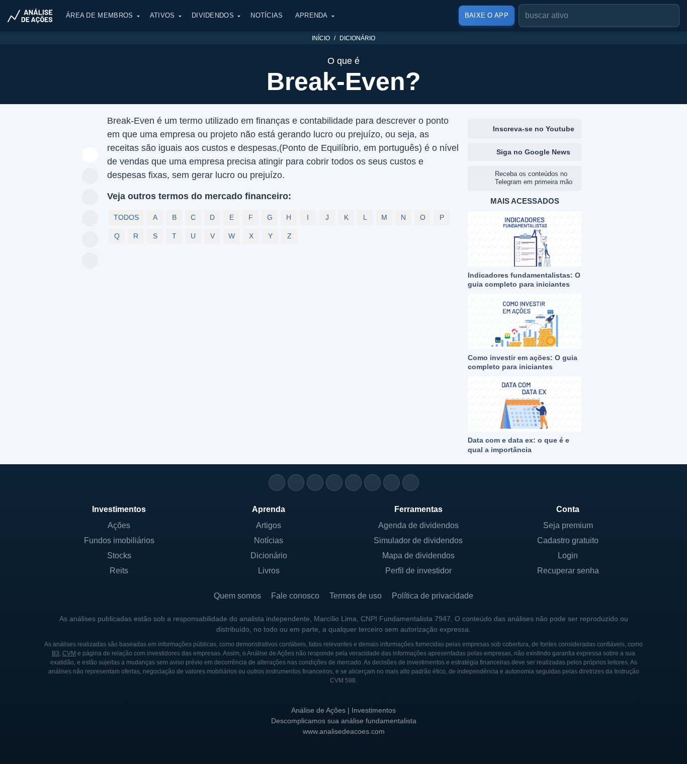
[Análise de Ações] (33, 16)
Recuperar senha (568, 570)
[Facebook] (296, 482)
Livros (269, 570)
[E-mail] (410, 482)
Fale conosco (295, 595)
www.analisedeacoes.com (344, 731)
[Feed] (391, 482)
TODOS (126, 217)
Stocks (119, 555)
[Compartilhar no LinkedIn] (90, 261)
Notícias (266, 15)
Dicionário (357, 38)
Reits (119, 570)
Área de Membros (99, 15)
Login (568, 555)
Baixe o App (486, 15)
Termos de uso (355, 595)
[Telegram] (334, 482)
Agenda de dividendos (418, 525)
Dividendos (213, 15)
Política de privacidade (432, 595)
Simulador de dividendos (418, 540)
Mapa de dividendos (418, 555)
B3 (55, 653)
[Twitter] (315, 482)
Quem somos (237, 595)
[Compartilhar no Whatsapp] (90, 176)
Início (321, 38)
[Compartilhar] (90, 155)
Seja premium (568, 525)
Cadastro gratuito (567, 540)
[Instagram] (277, 482)
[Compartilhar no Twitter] (90, 239)
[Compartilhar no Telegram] (90, 197)
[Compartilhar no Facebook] (90, 218)
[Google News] (372, 482)
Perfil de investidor (418, 570)
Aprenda (311, 15)
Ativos (162, 15)
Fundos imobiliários (119, 540)
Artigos (268, 525)
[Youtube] (353, 482)
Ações (119, 525)
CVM (69, 653)
